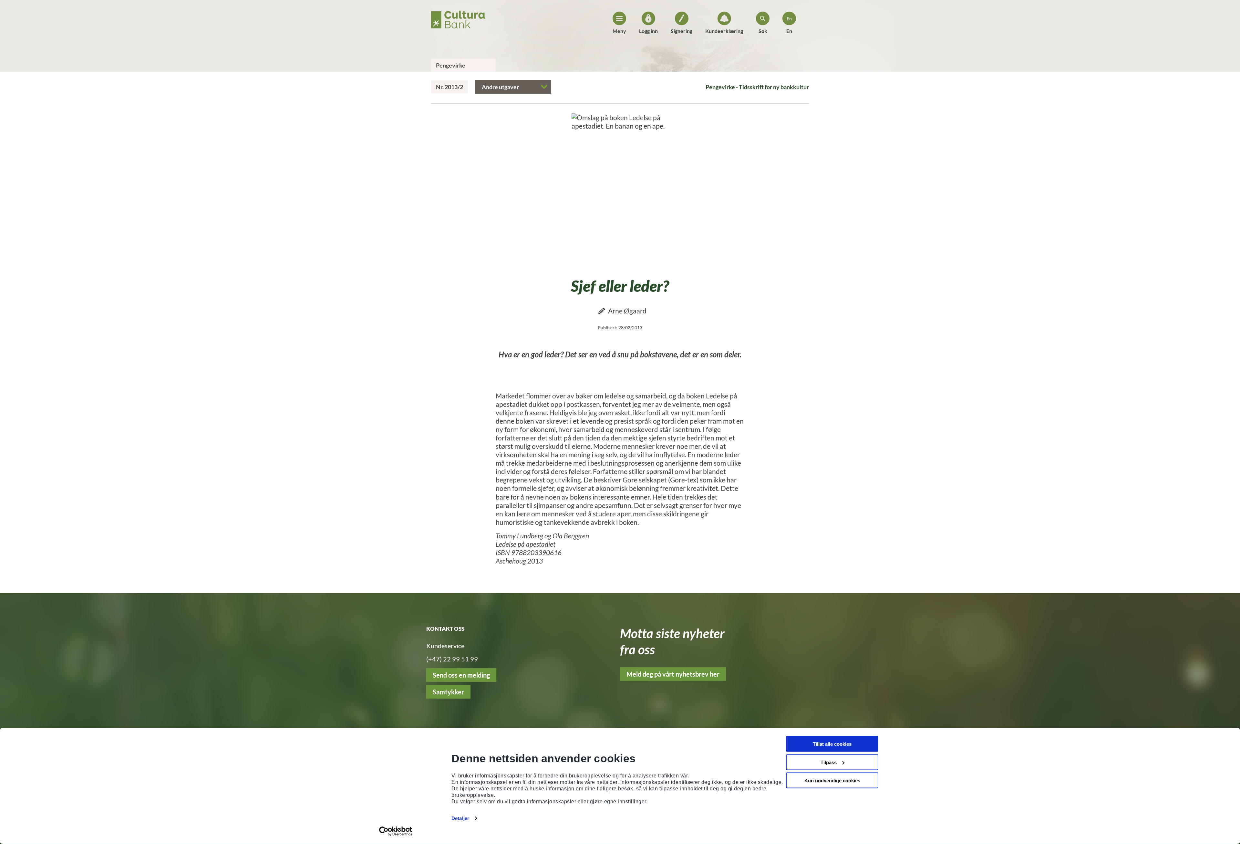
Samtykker (448, 692)
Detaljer (460, 818)
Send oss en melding (461, 675)
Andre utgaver (500, 86)
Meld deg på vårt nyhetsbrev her (672, 674)
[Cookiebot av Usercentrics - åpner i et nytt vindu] (395, 831)
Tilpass (829, 762)
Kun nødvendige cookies (832, 780)
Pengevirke (450, 65)
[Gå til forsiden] (458, 17)
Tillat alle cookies (832, 744)
